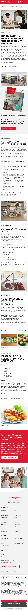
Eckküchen (3, 524)
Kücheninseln (4, 529)
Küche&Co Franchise (18, 538)
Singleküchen (17, 510)
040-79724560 (7, 562)
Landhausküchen (4, 515)
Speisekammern (17, 515)
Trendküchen (4, 519)
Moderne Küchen (4, 513)
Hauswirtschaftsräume (19, 513)
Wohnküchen (4, 531)
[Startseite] (2, 7)
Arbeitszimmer (17, 526)
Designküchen (4, 517)
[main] (14, 246)
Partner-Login (6, 545)
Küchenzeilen (4, 522)
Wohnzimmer (17, 519)
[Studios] (18, 2)
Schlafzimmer (17, 524)
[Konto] (23, 2)
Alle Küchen (3, 510)
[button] (24, 6)
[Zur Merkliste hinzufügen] (2, 66)
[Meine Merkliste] (21, 2)
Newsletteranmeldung (9, 566)
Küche (9, 186)
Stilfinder (16, 531)
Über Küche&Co (4, 538)
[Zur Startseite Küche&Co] (5, 2)
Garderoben (16, 522)
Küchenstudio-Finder (18, 543)
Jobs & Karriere (4, 541)
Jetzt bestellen (7, 128)
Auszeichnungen (17, 541)
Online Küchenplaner (18, 529)
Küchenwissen (5, 32)
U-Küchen (3, 526)
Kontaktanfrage (5, 556)
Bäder (15, 517)
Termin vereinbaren (8, 457)
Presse (2, 543)
